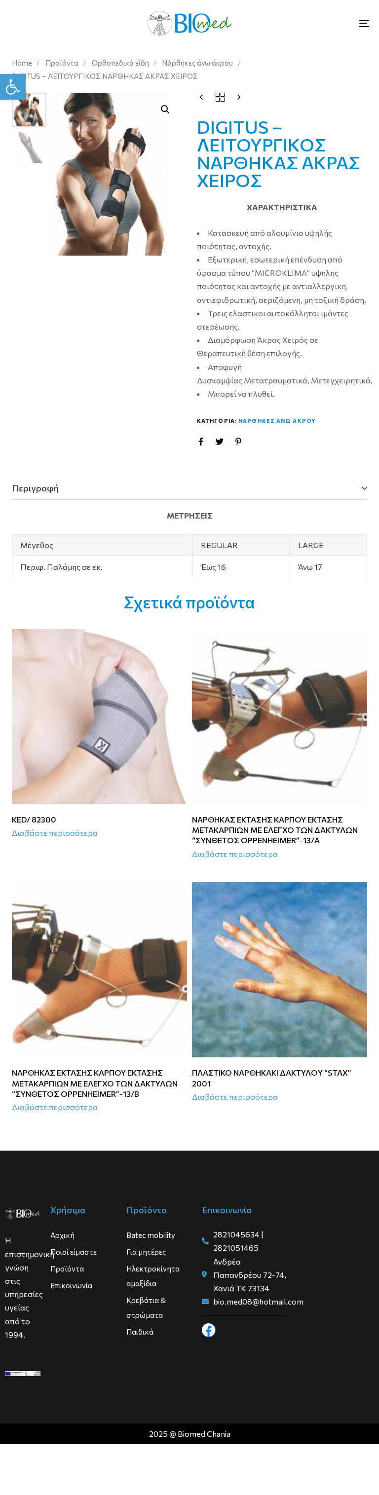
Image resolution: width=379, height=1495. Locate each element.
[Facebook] (209, 1330)
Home (22, 62)
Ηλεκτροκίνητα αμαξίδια (153, 1276)
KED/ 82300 (34, 819)
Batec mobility (150, 1235)
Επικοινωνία (71, 1285)
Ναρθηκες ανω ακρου (276, 420)
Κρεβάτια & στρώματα (146, 1307)
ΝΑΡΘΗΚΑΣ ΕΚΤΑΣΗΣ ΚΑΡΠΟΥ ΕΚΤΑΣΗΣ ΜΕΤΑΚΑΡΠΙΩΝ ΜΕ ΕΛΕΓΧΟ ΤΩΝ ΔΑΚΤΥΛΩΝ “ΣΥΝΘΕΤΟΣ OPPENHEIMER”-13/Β (95, 1083)
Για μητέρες (146, 1251)
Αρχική (62, 1235)
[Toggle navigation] (309, 23)
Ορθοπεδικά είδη (120, 62)
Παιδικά (139, 1331)
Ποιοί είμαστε (73, 1251)
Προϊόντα (61, 62)
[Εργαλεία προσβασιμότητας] (13, 87)
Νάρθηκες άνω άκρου (197, 62)
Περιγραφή (35, 488)
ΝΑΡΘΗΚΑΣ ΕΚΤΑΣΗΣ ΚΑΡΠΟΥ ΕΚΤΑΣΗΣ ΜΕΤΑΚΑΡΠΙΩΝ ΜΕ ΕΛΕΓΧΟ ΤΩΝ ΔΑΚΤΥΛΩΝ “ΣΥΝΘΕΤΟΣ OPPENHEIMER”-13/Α (275, 830)
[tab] (189, 488)
